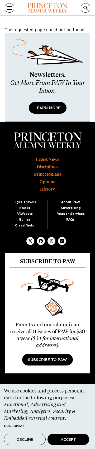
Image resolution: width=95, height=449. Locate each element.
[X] (30, 241)
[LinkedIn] (62, 241)
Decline (25, 440)
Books (24, 208)
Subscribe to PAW (47, 360)
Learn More (48, 108)
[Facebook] (41, 241)
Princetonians (47, 174)
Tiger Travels (24, 202)
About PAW (70, 202)
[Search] (85, 8)
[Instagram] (51, 241)
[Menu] (9, 8)
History (47, 189)
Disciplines (47, 166)
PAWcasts (24, 213)
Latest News (47, 159)
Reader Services (70, 213)
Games (25, 219)
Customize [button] (14, 426)
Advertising (70, 208)
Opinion (48, 181)
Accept (68, 440)
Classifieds (24, 225)
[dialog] (47, 416)
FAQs (70, 219)
